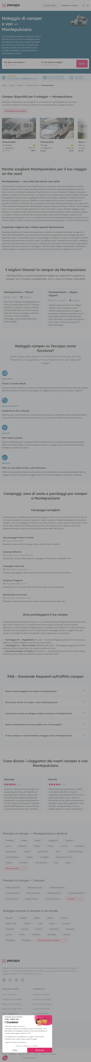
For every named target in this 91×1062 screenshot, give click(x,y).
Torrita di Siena (12, 857)
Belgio (37, 918)
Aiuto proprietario (41, 1013)
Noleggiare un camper (15, 111)
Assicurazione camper (42, 1004)
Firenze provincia (34, 887)
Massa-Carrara (31, 899)
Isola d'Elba (43, 852)
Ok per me (40, 1050)
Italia (22, 935)
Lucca (8, 846)
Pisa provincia (12, 899)
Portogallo (10, 940)
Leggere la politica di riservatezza (15, 1042)
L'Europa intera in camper (48, 940)
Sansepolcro (11, 852)
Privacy (43, 1054)
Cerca (82, 63)
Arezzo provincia (13, 887)
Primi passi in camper (11, 1004)
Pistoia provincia (53, 899)
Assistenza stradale (41, 1009)
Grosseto (69, 840)
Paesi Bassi (54, 929)
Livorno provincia (57, 887)
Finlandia (10, 929)
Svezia (52, 923)
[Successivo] (33, 128)
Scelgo (14, 1050)
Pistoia (38, 840)
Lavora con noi (24, 1054)
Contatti (12, 1054)
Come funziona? (9, 994)
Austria (9, 935)
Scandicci (24, 863)
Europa (39, 929)
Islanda (24, 929)
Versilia (29, 857)
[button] (5, 1058)
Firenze (9, 863)
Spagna (23, 918)
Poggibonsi (53, 840)
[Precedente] (5, 128)
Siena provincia (12, 868)
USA (40, 923)
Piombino (10, 840)
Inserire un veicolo (69, 5)
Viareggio (44, 857)
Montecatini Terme (64, 857)
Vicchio (27, 852)
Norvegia (26, 940)
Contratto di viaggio (42, 999)
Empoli (37, 846)
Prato (58, 852)
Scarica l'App (49, 5)
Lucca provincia (12, 893)
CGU (36, 1054)
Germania (52, 935)
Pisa (56, 863)
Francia (27, 923)
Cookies (53, 1054)
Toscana (70, 899)
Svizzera (66, 923)
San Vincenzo (41, 863)
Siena (68, 863)
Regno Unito (11, 923)
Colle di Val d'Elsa (75, 852)
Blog (4, 1054)
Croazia (64, 918)
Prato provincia (33, 893)
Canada (9, 918)
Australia (36, 935)
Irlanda (67, 935)
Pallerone (22, 846)
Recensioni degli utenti (12, 1009)
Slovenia (70, 929)
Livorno (64, 846)
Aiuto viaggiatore (10, 1013)
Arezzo (24, 840)
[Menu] (85, 5)
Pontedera (79, 846)
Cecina (50, 846)
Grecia (50, 918)
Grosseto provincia (76, 893)
